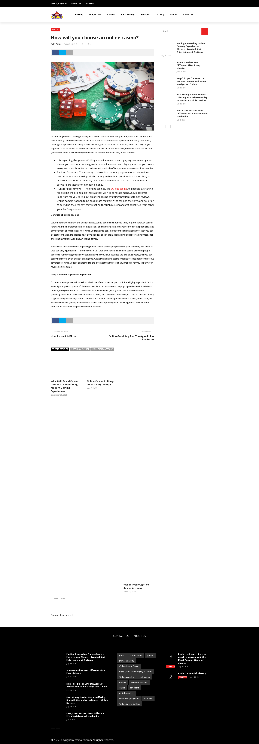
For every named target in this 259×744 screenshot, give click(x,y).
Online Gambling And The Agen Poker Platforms (131, 338)
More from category (102, 349)
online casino (136, 655)
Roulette (188, 14)
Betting (79, 14)
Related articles (60, 349)
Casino (111, 14)
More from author (80, 349)
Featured (55, 30)
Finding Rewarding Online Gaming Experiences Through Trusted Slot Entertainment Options (191, 48)
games (150, 655)
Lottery (160, 14)
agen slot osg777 (139, 682)
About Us (89, 3)
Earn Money (127, 14)
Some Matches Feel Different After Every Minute (189, 65)
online (122, 687)
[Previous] (163, 126)
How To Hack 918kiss (63, 336)
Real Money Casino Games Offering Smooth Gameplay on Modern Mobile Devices (192, 97)
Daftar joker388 (126, 660)
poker (122, 655)
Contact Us (76, 3)
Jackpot (145, 14)
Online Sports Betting (129, 704)
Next (63, 598)
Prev (56, 598)
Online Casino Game (128, 666)
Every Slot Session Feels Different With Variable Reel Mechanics (192, 113)
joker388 (148, 698)
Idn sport (134, 687)
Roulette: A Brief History (192, 673)
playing (122, 682)
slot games (145, 677)
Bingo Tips (95, 14)
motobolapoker (126, 693)
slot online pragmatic (129, 698)
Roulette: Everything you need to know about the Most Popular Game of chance (192, 658)
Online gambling (126, 677)
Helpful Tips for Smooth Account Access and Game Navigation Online (191, 81)
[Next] (168, 126)
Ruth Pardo (56, 44)
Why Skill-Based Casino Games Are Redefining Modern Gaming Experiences (64, 386)
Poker (173, 14)
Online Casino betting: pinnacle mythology (100, 382)
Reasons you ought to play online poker (136, 586)
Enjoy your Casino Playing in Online (135, 671)
